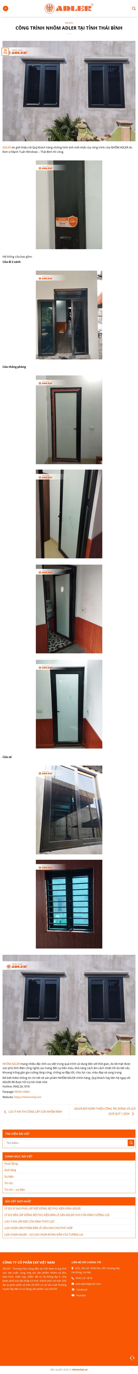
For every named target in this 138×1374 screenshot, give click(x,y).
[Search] (132, 8)
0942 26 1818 (84, 1278)
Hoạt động (11, 1163)
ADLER (7, 147)
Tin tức (69, 23)
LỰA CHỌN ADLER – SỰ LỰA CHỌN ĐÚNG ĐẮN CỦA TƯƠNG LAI (43, 1234)
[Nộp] (131, 1143)
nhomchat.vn (80, 1369)
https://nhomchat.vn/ (27, 1097)
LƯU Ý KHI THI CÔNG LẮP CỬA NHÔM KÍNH (35, 1112)
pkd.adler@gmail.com (88, 1283)
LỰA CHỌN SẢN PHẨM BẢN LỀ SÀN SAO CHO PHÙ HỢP (38, 1228)
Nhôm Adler (22, 1092)
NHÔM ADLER (11, 1064)
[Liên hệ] (132, 1358)
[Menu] (5, 8)
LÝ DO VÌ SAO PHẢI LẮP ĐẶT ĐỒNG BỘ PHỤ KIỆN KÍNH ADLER (42, 1208)
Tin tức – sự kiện (14, 1189)
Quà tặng (10, 1170)
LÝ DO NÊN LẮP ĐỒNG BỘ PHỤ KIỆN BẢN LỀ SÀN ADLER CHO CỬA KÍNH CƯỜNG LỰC (57, 1215)
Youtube (81, 1295)
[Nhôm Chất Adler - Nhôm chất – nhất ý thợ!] (69, 8)
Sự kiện (9, 1176)
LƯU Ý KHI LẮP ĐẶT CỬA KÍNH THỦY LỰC (29, 1221)
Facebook (82, 1289)
